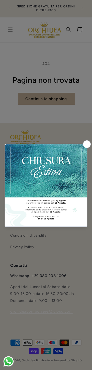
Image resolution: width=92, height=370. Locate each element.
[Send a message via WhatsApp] (9, 361)
